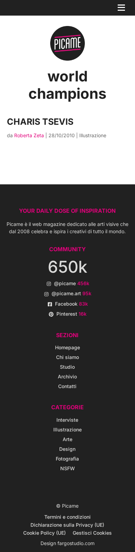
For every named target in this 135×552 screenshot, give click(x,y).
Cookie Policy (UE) (44, 533)
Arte (67, 439)
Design (67, 449)
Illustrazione (92, 135)
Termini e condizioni (67, 517)
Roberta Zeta (29, 135)
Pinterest (71, 314)
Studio (67, 367)
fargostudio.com (75, 543)
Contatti (67, 386)
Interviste (67, 420)
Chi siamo (67, 357)
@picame (71, 283)
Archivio (67, 376)
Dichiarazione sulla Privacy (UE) (67, 525)
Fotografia (67, 459)
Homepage (67, 347)
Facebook (71, 304)
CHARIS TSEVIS (40, 121)
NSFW (67, 468)
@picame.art (71, 293)
